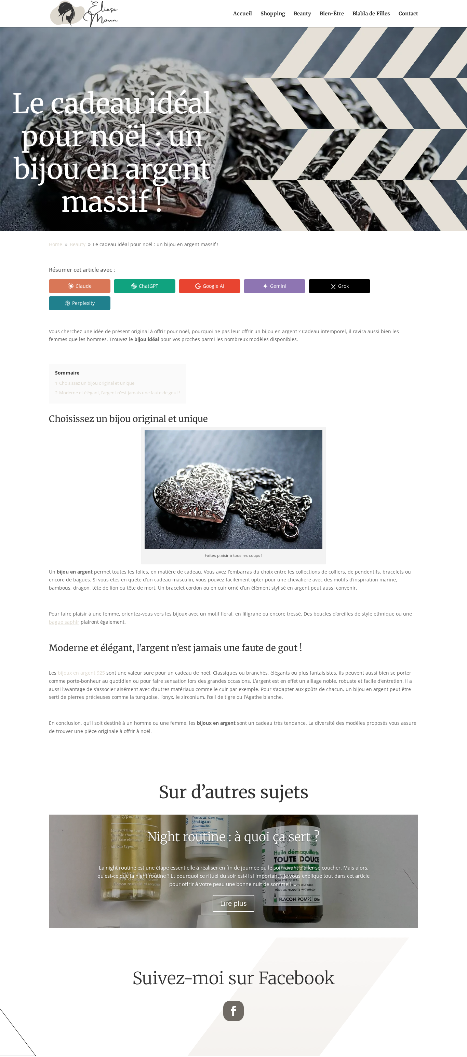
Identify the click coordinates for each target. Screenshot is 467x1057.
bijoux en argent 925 (81, 673)
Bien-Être (332, 14)
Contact (408, 14)
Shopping (273, 14)
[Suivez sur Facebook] (233, 1011)
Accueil (242, 14)
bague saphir (64, 622)
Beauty (302, 14)
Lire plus (233, 903)
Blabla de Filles (371, 14)
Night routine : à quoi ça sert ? (233, 837)
